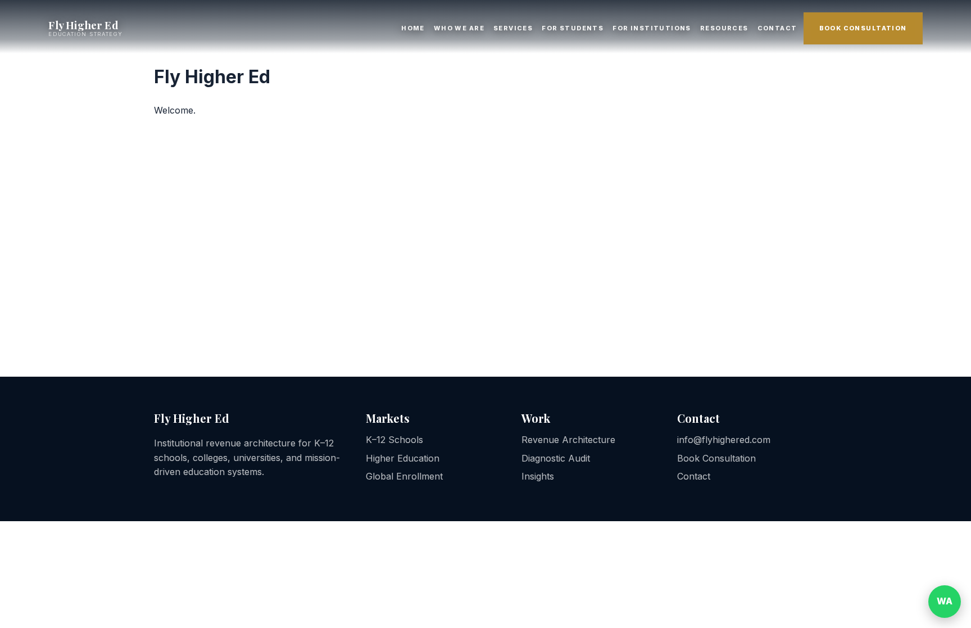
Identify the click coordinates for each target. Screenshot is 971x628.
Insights (537, 476)
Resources (724, 28)
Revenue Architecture (568, 439)
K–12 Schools (394, 439)
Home (413, 28)
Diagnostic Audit (555, 458)
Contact (777, 28)
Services (513, 28)
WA (944, 601)
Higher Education (402, 458)
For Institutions (651, 28)
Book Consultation (863, 28)
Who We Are (459, 28)
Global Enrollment (404, 476)
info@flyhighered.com (723, 439)
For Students (573, 28)
